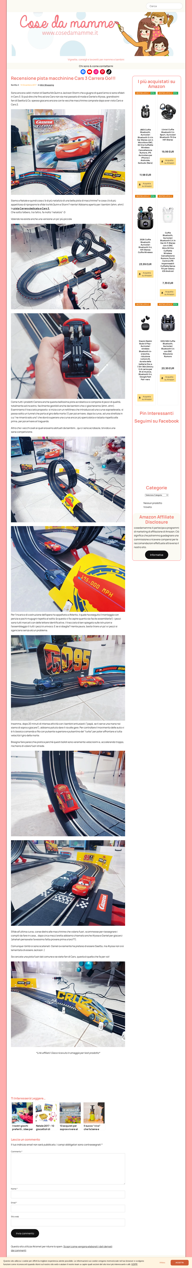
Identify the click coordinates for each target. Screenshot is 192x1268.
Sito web (15, 1216)
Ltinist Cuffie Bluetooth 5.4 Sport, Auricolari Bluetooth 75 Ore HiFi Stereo (168, 134)
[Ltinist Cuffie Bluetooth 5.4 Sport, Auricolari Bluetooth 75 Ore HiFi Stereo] (168, 112)
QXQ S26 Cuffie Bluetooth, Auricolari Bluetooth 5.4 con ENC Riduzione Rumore (168, 349)
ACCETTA (180, 1263)
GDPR (134, 1264)
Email (14, 1202)
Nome (14, 1188)
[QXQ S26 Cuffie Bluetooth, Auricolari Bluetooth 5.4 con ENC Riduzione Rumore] (168, 323)
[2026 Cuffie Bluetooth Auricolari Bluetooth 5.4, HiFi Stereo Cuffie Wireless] (145, 218)
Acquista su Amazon (147, 184)
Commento (16, 1151)
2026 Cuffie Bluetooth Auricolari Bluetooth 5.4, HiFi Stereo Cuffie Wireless (145, 246)
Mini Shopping (47, 85)
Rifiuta (162, 1263)
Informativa (156, 554)
